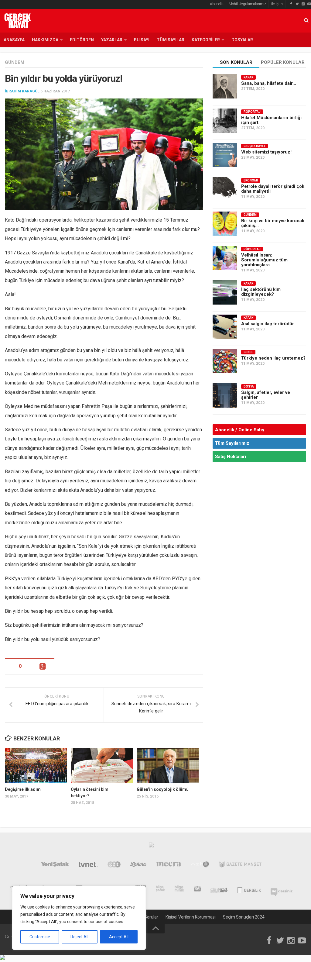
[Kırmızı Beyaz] (197, 889)
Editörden (82, 39)
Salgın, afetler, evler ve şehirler (265, 395)
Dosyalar (242, 39)
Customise (39, 936)
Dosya (249, 386)
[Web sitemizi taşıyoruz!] (225, 155)
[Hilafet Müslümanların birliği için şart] (225, 121)
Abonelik (217, 4)
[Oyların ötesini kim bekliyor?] (102, 765)
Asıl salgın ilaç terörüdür (267, 323)
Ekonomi (251, 180)
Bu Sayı (141, 39)
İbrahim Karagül (22, 91)
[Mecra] (169, 865)
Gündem (14, 62)
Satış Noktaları (230, 456)
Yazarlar (111, 39)
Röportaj (252, 111)
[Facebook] (291, 4)
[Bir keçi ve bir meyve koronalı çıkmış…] (225, 224)
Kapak (248, 77)
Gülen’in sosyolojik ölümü (163, 789)
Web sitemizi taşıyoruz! (266, 152)
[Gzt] (114, 865)
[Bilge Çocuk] (160, 889)
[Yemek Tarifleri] (138, 865)
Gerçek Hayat (254, 146)
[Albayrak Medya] (151, 846)
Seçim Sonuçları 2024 (244, 917)
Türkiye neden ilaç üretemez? (273, 358)
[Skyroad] (219, 889)
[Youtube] (309, 4)
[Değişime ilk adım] (36, 765)
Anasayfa (14, 39)
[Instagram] (303, 4)
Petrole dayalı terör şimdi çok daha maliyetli (272, 189)
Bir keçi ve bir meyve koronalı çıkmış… (272, 223)
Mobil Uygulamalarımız (247, 4)
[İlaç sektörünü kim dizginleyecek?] (225, 292)
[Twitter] (297, 4)
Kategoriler (206, 39)
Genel (248, 352)
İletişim (277, 4)
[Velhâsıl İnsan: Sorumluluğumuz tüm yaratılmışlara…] (225, 258)
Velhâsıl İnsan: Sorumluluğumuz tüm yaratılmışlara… (264, 259)
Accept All (118, 936)
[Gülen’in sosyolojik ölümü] (168, 765)
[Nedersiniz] (281, 889)
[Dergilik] (249, 889)
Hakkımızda (45, 39)
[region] (79, 918)
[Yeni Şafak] (55, 865)
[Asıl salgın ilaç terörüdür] (225, 327)
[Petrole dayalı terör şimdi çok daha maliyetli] (225, 189)
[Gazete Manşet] (240, 865)
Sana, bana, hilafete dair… (268, 83)
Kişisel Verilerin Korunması (191, 917)
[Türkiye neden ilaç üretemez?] (225, 361)
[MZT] (200, 865)
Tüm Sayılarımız (232, 443)
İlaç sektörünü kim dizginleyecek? (261, 292)
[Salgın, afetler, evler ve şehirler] (225, 395)
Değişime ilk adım (23, 789)
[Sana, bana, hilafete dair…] (225, 86)
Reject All (79, 936)
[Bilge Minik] (179, 889)
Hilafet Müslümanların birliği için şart (271, 120)
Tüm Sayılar (170, 39)
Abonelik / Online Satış (239, 430)
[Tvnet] (88, 865)
